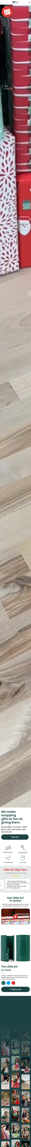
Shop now (15, 837)
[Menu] (1, 2)
